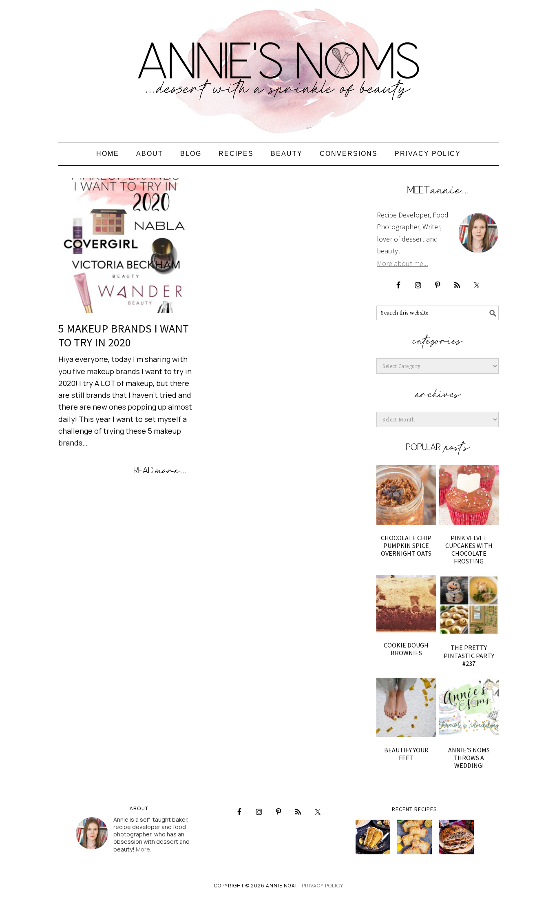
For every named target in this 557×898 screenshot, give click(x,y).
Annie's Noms (278, 67)
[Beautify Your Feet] (406, 707)
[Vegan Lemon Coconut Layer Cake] (373, 837)
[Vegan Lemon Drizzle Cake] (414, 837)
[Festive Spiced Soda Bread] (456, 837)
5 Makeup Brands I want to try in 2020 (123, 335)
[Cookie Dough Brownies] (406, 603)
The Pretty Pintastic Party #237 (469, 655)
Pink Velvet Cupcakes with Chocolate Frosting (469, 549)
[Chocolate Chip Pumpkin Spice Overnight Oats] (406, 495)
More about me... (402, 263)
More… (145, 849)
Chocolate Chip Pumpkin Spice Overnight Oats (406, 545)
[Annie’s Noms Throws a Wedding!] (469, 707)
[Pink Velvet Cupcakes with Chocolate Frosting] (469, 495)
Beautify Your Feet (406, 754)
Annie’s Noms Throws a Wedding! (469, 757)
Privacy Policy (322, 885)
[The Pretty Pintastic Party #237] (469, 605)
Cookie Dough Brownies (406, 649)
